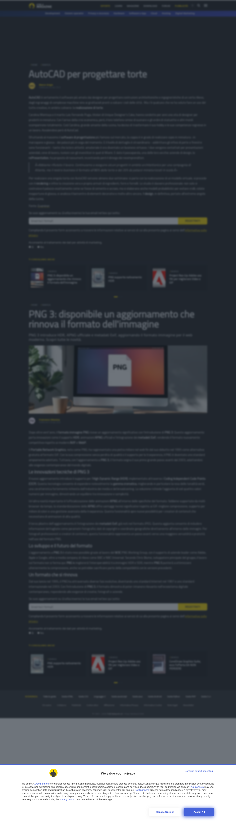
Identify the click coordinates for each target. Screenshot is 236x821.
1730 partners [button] (41, 783)
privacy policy (67, 799)
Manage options (165, 812)
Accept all (199, 812)
